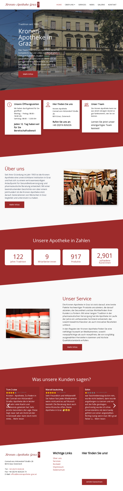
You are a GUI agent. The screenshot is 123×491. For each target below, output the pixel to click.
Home (59, 4)
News (91, 4)
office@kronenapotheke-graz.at (24, 474)
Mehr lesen (60, 418)
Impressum (58, 467)
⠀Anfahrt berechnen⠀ (94, 482)
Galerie (101, 4)
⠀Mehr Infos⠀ (28, 74)
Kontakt (112, 4)
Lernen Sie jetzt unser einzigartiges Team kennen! (103, 125)
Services (82, 4)
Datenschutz (59, 469)
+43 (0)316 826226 (62, 125)
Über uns (57, 458)
